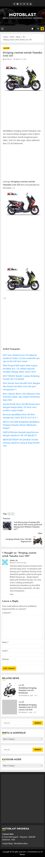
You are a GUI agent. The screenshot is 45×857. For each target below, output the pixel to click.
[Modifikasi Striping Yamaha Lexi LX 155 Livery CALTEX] (9, 707)
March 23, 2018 (21, 59)
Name (5, 642)
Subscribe (42, 28)
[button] (2, 29)
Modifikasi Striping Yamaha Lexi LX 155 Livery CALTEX (28, 707)
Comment (7, 613)
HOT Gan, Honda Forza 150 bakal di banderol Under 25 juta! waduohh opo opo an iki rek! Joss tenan (21, 358)
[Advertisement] (22, 112)
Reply (11, 594)
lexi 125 (11, 514)
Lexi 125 (6, 48)
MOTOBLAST (22, 14)
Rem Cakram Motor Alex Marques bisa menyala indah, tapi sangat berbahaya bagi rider (21, 396)
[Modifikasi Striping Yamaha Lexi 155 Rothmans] (9, 690)
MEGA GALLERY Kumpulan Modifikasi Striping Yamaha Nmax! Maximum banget (21, 424)
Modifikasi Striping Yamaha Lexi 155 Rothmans (28, 690)
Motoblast (8, 59)
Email (5, 651)
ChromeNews (33, 852)
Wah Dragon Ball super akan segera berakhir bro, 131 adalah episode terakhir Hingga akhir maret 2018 (20, 368)
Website (5, 659)
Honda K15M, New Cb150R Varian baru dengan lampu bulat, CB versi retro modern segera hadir (21, 407)
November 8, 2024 (27, 696)
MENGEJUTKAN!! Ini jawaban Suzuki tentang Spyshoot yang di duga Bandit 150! (21, 442)
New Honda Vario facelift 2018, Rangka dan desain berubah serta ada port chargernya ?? (21, 386)
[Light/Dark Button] (33, 29)
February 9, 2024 (26, 712)
